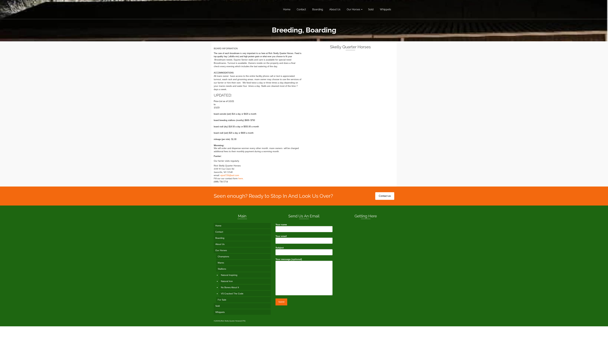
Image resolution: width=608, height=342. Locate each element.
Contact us (385, 196)
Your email (281, 236)
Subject (280, 247)
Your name (281, 224)
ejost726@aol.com (229, 175)
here (240, 178)
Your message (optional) (289, 259)
